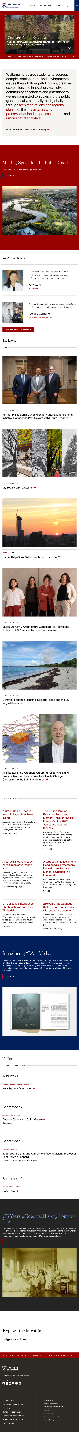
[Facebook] (3, 1383)
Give (58, 6)
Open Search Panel (66, 5)
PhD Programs (8, 1423)
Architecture (8, 1400)
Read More (10, 175)
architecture (28, 105)
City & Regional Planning (13, 1404)
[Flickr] (20, 1383)
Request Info (46, 6)
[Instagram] (13, 1383)
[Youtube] (16, 1383)
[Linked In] (10, 1383)
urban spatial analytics (23, 118)
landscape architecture (44, 114)
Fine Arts (6, 1408)
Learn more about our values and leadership (26, 129)
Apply (32, 6)
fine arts (33, 109)
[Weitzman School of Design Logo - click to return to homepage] (11, 5)
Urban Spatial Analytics (12, 1419)
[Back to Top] (72, 1419)
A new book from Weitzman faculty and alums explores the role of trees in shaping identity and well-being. (38, 43)
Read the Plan (12, 1242)
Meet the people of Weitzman (18, 330)
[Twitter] (7, 1383)
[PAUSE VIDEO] (69, 48)
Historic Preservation (11, 1412)
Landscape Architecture (13, 1415)
